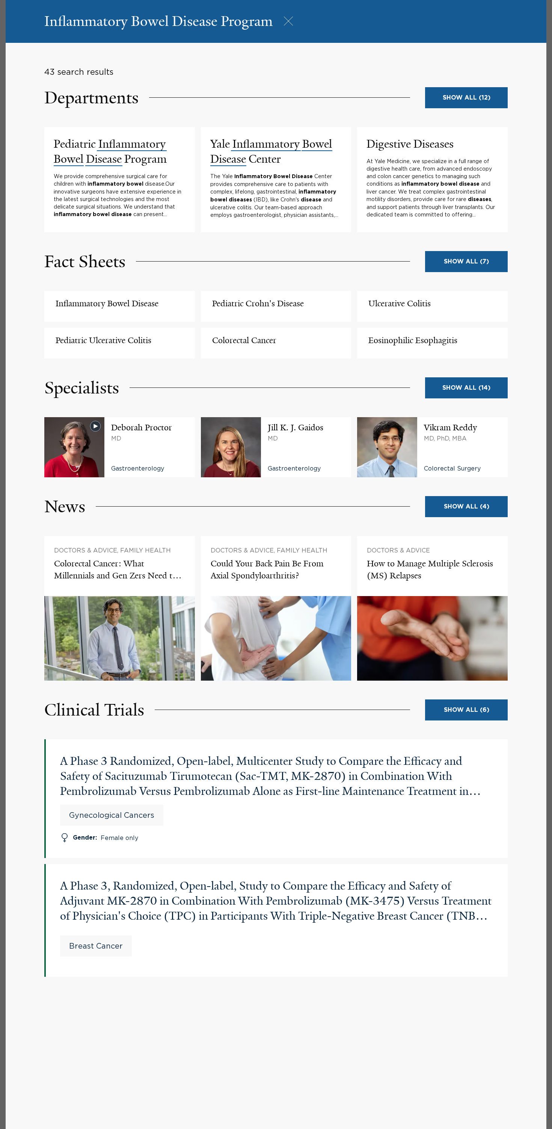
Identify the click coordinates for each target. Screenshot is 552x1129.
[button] (158, 21)
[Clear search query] (288, 21)
